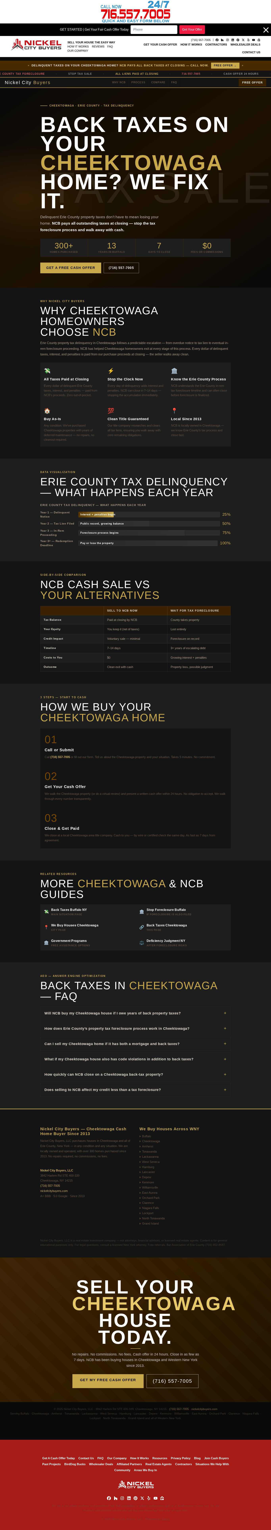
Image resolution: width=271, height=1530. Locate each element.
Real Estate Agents (158, 1464)
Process (138, 82)
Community (122, 1470)
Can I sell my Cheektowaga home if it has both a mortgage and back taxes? (112, 1044)
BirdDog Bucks (75, 1464)
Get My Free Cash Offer (108, 1380)
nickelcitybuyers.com (54, 1191)
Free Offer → (225, 65)
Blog (197, 1458)
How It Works (78, 46)
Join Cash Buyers (216, 1458)
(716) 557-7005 (121, 268)
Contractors (216, 44)
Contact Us (251, 52)
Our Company (77, 50)
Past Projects (51, 1464)
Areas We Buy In (145, 1470)
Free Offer (252, 82)
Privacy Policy (180, 1458)
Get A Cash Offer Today (58, 1458)
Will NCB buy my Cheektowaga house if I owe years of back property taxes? (112, 1013)
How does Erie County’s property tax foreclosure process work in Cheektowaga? (116, 1029)
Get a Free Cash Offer (70, 268)
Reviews (98, 46)
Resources (159, 1458)
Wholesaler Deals (245, 44)
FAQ (110, 46)
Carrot (165, 1519)
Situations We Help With (212, 1464)
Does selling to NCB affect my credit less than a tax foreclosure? (102, 1090)
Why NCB (119, 82)
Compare (158, 82)
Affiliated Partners (129, 1464)
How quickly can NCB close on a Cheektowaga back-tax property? (103, 1074)
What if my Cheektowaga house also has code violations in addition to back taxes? (118, 1059)
